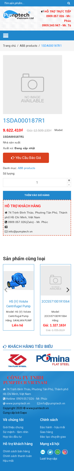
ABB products (26, 168)
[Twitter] (50, 451)
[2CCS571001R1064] (56, 280)
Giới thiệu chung (13, 427)
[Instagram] (65, 451)
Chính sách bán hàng (16, 451)
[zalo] (43, 451)
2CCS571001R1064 (55, 301)
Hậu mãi (8, 460)
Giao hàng (46, 432)
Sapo (23, 412)
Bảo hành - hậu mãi (52, 427)
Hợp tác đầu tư (12, 436)
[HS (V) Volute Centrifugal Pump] (19, 280)
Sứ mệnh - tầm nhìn (15, 432)
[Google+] (57, 451)
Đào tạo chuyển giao (53, 436)
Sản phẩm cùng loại (24, 258)
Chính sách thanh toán (17, 456)
